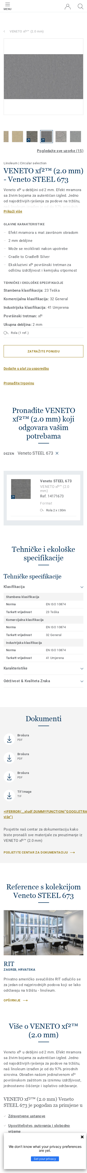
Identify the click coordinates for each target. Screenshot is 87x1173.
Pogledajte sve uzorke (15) (60, 151)
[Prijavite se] (68, 7)
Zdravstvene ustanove (26, 1116)
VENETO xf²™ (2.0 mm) (27, 31)
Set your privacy (45, 1159)
